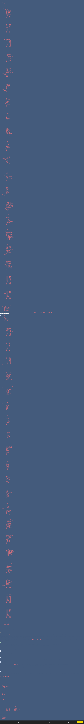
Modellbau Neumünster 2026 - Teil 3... (13, 707)
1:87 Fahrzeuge (7, 307)
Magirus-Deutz (9, 176)
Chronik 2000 (8, 49)
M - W (5, 83)
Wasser (7, 269)
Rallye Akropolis (9, 66)
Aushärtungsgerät (9, 205)
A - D (5, 52)
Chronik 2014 (8, 33)
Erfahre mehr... (47, 722)
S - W (5, 67)
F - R (5, 59)
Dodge (7, 108)
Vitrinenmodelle (9, 268)
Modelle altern (9, 246)
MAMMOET (8, 84)
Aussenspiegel (8, 207)
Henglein (7, 78)
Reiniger (7, 251)
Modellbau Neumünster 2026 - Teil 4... (13, 708)
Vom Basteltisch (9, 11)
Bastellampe (8, 211)
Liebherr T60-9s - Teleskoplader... (12, 706)
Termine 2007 (8, 296)
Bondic (7, 216)
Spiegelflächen (9, 261)
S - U (5, 254)
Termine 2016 (8, 285)
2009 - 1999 (6, 293)
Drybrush (8, 224)
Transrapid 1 (8, 69)
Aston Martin (8, 96)
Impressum (6, 4)
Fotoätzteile (8, 230)
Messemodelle (9, 14)
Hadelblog (4, 698)
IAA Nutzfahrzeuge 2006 (7, 634)
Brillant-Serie (8, 15)
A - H (5, 159)
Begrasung (8, 213)
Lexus (7, 123)
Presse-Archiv (4, 718)
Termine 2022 (8, 278)
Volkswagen (8, 156)
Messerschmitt (9, 133)
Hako (7, 164)
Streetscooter (8, 149)
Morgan (7, 136)
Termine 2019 (8, 282)
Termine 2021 (8, 279)
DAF (7, 160)
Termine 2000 (8, 304)
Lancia (7, 121)
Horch (7, 116)
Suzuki (7, 151)
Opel (7, 140)
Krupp (7, 172)
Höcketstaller (8, 80)
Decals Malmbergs (9, 221)
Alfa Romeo (8, 92)
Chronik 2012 (8, 36)
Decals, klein (8, 220)
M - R (5, 175)
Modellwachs (8, 247)
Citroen (7, 106)
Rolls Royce (8, 147)
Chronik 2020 (8, 26)
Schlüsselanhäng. (9, 259)
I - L (4, 166)
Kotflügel (7, 235)
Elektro (7, 225)
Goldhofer (8, 163)
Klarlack (7, 233)
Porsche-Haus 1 (9, 63)
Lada (7, 119)
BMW (7, 98)
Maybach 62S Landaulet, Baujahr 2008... (13, 705)
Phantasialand (8, 85)
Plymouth (8, 143)
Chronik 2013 (8, 34)
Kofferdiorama (9, 234)
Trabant (7, 152)
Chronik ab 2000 (7, 39)
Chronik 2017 (8, 30)
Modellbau (4, 694)
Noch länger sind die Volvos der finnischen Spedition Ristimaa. (11, 679)
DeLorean (8, 107)
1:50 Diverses (6, 310)
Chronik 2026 (8, 19)
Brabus (7, 100)
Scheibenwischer (9, 256)
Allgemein (6, 9)
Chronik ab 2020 (7, 18)
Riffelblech (8, 253)
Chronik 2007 (8, 42)
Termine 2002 (8, 302)
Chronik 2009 (8, 40)
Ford (7, 112)
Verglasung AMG (9, 266)
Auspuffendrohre (9, 206)
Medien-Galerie (7, 7)
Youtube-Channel (43, 312)
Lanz (7, 173)
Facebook (50, 312)
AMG (7, 95)
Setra (7, 187)
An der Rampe (8, 55)
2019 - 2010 (6, 281)
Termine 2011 (8, 291)
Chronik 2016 (8, 31)
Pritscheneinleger (9, 249)
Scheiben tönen (9, 255)
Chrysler (7, 105)
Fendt (7, 161)
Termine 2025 (8, 275)
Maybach (8, 129)
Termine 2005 (8, 298)
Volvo (7, 191)
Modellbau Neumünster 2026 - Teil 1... (13, 710)
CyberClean (8, 217)
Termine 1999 (8, 305)
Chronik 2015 (8, 32)
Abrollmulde (8, 53)
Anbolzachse (8, 202)
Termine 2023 (8, 277)
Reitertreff (4, 695)
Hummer (8, 117)
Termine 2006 (8, 297)
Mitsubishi (8, 135)
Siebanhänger (8, 68)
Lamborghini (8, 120)
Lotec (7, 125)
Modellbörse (8, 16)
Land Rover (8, 122)
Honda (7, 115)
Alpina (7, 93)
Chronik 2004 (8, 45)
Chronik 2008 (8, 41)
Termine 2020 (8, 280)
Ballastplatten (8, 209)
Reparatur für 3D (9, 252)
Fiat (7, 111)
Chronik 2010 (8, 38)
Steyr (7, 189)
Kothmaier (8, 82)
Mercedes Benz (9, 132)
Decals (7, 219)
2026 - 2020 (6, 273)
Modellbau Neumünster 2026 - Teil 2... (13, 709)
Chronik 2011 (8, 37)
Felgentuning (8, 229)
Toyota (7, 154)
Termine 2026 (8, 274)
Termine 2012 (8, 290)
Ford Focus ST (8, 62)
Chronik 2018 (8, 29)
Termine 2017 (8, 284)
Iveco (7, 167)
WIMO (7, 88)
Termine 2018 (8, 283)
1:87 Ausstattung (7, 308)
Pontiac (7, 144)
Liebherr (7, 174)
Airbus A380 (8, 54)
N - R (5, 137)
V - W (5, 264)
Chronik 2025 (8, 21)
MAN (7, 177)
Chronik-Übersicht (9, 17)
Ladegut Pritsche (9, 239)
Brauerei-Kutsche (9, 56)
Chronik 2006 (8, 43)
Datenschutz (4, 717)
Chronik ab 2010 (7, 27)
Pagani (7, 141)
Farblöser (8, 226)
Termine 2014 (8, 288)
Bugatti (7, 101)
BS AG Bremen (9, 75)
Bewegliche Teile (9, 214)
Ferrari (7, 110)
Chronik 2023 (8, 23)
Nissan (7, 139)
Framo (7, 113)
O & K (7, 180)
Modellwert (8, 248)
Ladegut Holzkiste (9, 236)
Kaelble (7, 170)
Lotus (7, 126)
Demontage (8, 222)
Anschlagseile (8, 204)
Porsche (7, 145)
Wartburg (8, 157)
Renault (7, 146)
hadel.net (4, 685)
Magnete (7, 244)
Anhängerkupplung (9, 203)
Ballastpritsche (9, 210)
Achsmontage (8, 196)
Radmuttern (8, 250)
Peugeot (7, 142)
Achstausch (8, 197)
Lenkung (7, 241)
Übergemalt (8, 262)
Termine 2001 (8, 303)
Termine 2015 (8, 286)
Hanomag (8, 165)
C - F (5, 103)
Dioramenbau (8, 223)
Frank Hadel (34, 312)
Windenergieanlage (9, 72)
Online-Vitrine (6, 6)
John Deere (8, 169)
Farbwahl (8, 228)
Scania (7, 186)
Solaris (7, 188)
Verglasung (8, 265)
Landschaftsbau (9, 240)
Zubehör (7, 193)
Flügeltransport (9, 61)
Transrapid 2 (8, 70)
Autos (3, 693)
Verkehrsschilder (9, 267)
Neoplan (7, 179)
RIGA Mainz (8, 86)
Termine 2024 (8, 276)
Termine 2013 (8, 289)
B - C (5, 208)
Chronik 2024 (8, 22)
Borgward (8, 99)
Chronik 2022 (8, 24)
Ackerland (8, 199)
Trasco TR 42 (8, 71)
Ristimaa (7, 87)
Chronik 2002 (8, 47)
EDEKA (7, 76)
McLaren (7, 131)
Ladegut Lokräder (9, 238)
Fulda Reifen (8, 77)
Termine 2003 (8, 300)
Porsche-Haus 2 (9, 65)
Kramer (7, 171)
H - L (5, 114)
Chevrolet (8, 104)
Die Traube (8, 57)
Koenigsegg (8, 118)
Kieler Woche (8, 81)
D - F (5, 218)
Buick (7, 102)
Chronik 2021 (8, 25)
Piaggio (7, 181)
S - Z (5, 185)
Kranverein (8, 12)
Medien (7, 13)
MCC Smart (8, 130)
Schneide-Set (8, 260)
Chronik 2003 (8, 46)
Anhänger (8, 91)
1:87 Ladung (6, 309)
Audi (7, 97)
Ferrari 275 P (8, 60)
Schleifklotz (8, 258)
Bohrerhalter (8, 215)
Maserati (7, 128)
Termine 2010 (8, 292)
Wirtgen (7, 192)
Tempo (7, 190)
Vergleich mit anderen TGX (36, 639)
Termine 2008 (8, 295)
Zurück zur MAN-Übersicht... (5, 676)
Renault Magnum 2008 (18, 664)
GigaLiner (17, 634)
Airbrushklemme (9, 201)
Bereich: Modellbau (5, 686)
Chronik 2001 (8, 48)
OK (79, 722)
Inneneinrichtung (9, 232)
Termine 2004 (8, 299)
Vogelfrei (4, 699)
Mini (7, 134)
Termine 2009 (8, 294)
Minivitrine (8, 245)
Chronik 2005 (8, 44)
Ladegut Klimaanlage (10, 237)
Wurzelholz (8, 270)
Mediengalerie (5, 696)
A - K (5, 74)
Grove (7, 162)
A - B (5, 90)
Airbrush (7, 200)
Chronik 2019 (8, 28)
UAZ (7, 155)
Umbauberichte (9, 263)
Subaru (7, 150)
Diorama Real (8, 58)
